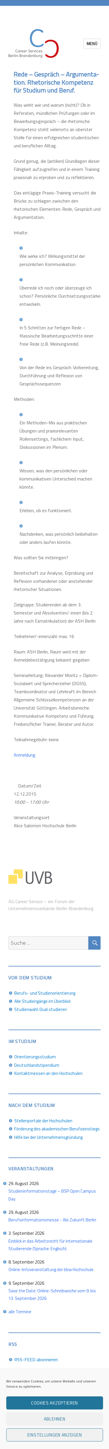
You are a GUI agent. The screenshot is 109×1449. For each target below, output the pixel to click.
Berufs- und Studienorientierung (44, 993)
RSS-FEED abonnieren (36, 1359)
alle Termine (19, 1311)
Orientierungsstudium (35, 1056)
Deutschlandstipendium (36, 1065)
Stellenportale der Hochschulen (43, 1120)
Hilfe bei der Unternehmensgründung (48, 1137)
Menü (92, 44)
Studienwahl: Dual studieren (40, 1009)
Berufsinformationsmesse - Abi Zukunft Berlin (52, 1219)
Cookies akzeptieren (54, 1403)
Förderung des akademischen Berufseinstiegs (57, 1128)
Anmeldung (24, 754)
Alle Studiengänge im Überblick (42, 1001)
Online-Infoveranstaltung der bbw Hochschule (51, 1269)
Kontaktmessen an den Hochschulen (48, 1073)
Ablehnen (54, 1419)
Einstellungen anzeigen (54, 1435)
